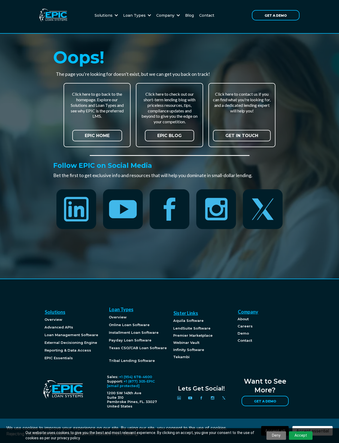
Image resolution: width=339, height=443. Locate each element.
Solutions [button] (104, 15)
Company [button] (166, 15)
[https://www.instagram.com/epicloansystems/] (216, 209)
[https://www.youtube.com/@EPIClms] (123, 209)
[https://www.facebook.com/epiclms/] (169, 209)
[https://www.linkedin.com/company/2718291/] (76, 209)
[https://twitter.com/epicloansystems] (262, 209)
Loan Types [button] (135, 15)
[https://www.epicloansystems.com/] (53, 15)
